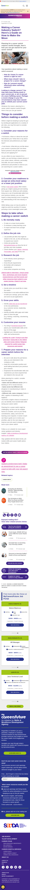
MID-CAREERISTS (7, 845)
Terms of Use (5, 872)
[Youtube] (15, 867)
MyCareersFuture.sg (10, 245)
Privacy (4, 874)
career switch (7, 479)
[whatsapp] (4, 515)
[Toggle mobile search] (23, 5)
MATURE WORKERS (8, 846)
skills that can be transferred (18, 304)
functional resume (17, 326)
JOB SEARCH (6, 836)
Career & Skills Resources (10, 854)
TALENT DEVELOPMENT (9, 839)
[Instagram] (11, 867)
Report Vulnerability (8, 876)
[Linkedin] (19, 867)
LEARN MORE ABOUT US (15, 753)
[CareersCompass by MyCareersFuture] (5, 5)
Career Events (7, 851)
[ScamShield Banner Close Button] (28, 11)
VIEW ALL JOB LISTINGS (15, 706)
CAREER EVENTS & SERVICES (11, 849)
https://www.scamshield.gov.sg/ (13, 12)
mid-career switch (12, 187)
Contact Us (5, 860)
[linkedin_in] (15, 515)
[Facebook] (7, 867)
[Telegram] (3, 867)
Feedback (4, 862)
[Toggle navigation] (27, 5)
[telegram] (8, 515)
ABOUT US (5, 857)
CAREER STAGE (7, 841)
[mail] (19, 515)
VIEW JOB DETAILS (15, 625)
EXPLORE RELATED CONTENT (15, 563)
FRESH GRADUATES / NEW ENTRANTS (12, 843)
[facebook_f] (11, 515)
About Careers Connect (10, 853)
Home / (5, 584)
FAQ (3, 864)
